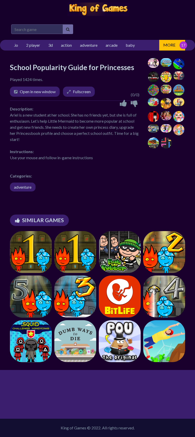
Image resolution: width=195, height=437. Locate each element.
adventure (22, 187)
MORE (169, 44)
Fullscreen (82, 91)
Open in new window (38, 91)
